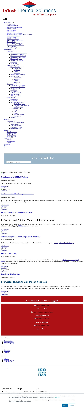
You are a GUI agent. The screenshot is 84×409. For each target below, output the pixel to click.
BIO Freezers (13, 100)
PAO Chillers (13, 91)
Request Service (11, 133)
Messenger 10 (17, 116)
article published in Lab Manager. (64, 243)
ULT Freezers (14, 108)
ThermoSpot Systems (16, 59)
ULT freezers (22, 226)
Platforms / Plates (14, 76)
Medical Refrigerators (16, 102)
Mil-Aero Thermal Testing (14, 36)
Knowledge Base (11, 136)
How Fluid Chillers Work (17, 122)
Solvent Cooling (11, 46)
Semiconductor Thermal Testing (15, 45)
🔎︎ (4, 147)
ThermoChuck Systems (16, 60)
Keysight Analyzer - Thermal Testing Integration (19, 34)
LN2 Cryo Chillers (15, 88)
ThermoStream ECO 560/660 (18, 57)
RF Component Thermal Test (14, 43)
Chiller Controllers (15, 94)
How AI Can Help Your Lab (10, 274)
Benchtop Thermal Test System (18, 53)
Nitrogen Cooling (11, 37)
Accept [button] (64, 405)
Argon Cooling (11, 24)
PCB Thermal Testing (13, 39)
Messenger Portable (19, 114)
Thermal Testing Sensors (13, 48)
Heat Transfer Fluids (15, 125)
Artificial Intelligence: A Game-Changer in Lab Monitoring (20, 237)
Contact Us (7, 144)
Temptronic (10, 51)
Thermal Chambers (15, 67)
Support (6, 130)
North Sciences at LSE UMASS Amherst (14, 177)
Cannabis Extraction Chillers (17, 87)
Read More (3, 187)
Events (2, 173)
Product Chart (14, 99)
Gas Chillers (13, 90)
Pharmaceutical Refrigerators (21, 105)
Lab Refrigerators (18, 107)
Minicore (16, 113)
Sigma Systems (11, 65)
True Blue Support (12, 132)
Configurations (17, 68)
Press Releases (11, 141)
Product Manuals (11, 135)
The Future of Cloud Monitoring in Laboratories (17, 194)
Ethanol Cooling (11, 28)
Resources (6, 119)
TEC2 (15, 110)
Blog (5, 145)
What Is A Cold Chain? (8, 253)
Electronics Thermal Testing (14, 27)
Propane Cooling (11, 42)
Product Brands (8, 49)
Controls (16, 71)
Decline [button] (72, 405)
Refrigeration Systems (16, 127)
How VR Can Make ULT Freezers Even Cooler (16, 212)
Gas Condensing (11, 30)
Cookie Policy (57, 397)
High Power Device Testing (14, 33)
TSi (15, 111)
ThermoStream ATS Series (17, 54)
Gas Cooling (10, 31)
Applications (7, 22)
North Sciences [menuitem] (9, 343)
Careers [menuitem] (6, 352)
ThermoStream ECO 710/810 (18, 56)
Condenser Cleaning (15, 128)
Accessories (13, 63)
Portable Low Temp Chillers (17, 85)
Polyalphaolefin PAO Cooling (15, 40)
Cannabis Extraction (12, 25)
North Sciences (11, 97)
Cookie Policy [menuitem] (8, 361)
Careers (9, 142)
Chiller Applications (15, 95)
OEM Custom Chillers (16, 93)
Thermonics (10, 84)
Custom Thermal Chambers (17, 74)
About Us (6, 138)
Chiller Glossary (14, 124)
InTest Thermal (5, 186)
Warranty (12, 117)
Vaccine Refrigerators (19, 104)
